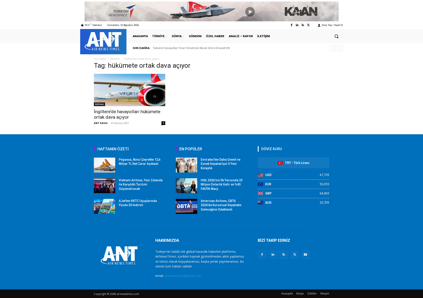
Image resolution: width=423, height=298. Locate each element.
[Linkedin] (297, 25)
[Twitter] (308, 25)
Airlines (99, 104)
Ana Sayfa (100, 59)
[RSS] (283, 254)
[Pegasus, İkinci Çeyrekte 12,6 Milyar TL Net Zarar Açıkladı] (104, 165)
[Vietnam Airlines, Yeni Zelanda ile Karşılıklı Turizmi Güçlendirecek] (104, 185)
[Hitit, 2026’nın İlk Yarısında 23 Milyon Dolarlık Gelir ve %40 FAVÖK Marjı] (186, 185)
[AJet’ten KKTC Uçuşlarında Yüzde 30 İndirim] (104, 206)
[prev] (333, 48)
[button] (336, 36)
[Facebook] (291, 25)
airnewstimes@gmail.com (183, 276)
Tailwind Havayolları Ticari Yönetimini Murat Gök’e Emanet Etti (191, 48)
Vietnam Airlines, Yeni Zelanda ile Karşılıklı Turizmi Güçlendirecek (141, 184)
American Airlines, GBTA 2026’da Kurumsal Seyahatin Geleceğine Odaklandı (221, 205)
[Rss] (303, 25)
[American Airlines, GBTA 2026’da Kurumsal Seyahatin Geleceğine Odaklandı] (186, 206)
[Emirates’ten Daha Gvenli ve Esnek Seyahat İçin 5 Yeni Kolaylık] (186, 165)
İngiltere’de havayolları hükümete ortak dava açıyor (127, 114)
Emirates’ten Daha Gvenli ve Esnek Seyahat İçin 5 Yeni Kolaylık (220, 164)
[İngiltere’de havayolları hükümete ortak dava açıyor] (129, 90)
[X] (294, 254)
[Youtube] (305, 254)
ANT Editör (101, 123)
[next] (340, 48)
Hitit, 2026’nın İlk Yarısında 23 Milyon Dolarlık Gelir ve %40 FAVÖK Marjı (222, 184)
